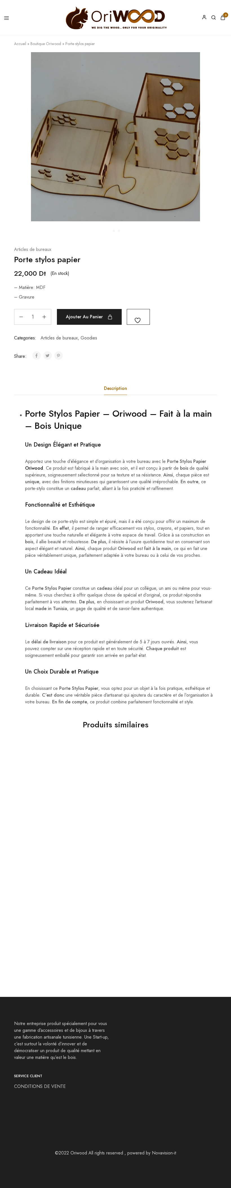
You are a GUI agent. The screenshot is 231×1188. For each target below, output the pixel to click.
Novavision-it (164, 1153)
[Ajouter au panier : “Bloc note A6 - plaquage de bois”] (70, 861)
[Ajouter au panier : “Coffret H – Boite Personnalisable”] (205, 861)
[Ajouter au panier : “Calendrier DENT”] (138, 753)
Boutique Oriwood (45, 44)
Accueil (20, 44)
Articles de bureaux (32, 249)
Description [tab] (115, 388)
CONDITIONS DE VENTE (40, 1086)
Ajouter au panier (84, 316)
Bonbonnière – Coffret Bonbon (173, 828)
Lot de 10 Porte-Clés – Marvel (38, 828)
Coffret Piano (96, 932)
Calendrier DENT (99, 825)
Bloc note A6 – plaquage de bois (44, 935)
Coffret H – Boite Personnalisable (167, 935)
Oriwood (129, 413)
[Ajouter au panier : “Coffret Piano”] (138, 861)
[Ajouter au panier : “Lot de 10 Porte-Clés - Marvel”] (70, 753)
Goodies (89, 338)
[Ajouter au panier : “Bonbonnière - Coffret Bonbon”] (205, 753)
